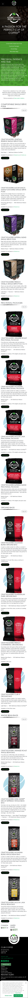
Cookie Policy (18, 992)
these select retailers (19, 98)
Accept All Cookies (18, 995)
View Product (5, 158)
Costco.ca (23, 155)
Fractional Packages (14, 46)
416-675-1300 (4, 956)
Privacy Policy (4, 971)
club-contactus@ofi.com (7, 958)
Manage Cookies (6, 964)
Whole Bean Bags (14, 51)
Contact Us (4, 969)
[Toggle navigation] (3, 4)
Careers (3, 966)
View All (24, 110)
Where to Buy (4, 968)
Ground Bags (14, 49)
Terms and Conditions (6, 972)
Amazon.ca (16, 155)
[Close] (25, 983)
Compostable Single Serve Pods (14, 43)
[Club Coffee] (14, 3)
